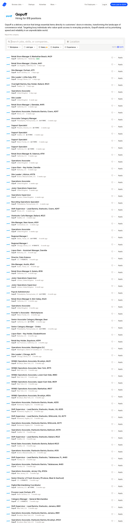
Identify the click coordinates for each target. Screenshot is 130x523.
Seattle (19, 86)
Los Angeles (21, 65)
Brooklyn (20, 363)
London (19, 197)
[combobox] (96, 41)
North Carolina (22, 72)
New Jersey (21, 473)
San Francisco (22, 343)
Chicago (20, 79)
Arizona (25, 128)
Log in (104, 4)
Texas (24, 238)
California (20, 59)
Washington (21, 349)
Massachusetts (27, 176)
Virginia (26, 404)
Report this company (12, 35)
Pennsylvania (30, 120)
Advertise (42, 4)
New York (27, 363)
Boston (19, 176)
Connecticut (21, 225)
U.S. (25, 59)
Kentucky (20, 170)
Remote (36, 245)
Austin (19, 266)
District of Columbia (32, 349)
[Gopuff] (8, 57)
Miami (19, 142)
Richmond (20, 404)
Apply (120, 58)
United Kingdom (22, 93)
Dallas (19, 238)
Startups (31, 4)
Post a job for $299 (119, 4)
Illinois (25, 79)
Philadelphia (21, 120)
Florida (24, 142)
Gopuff (13, 59)
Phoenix (20, 128)
